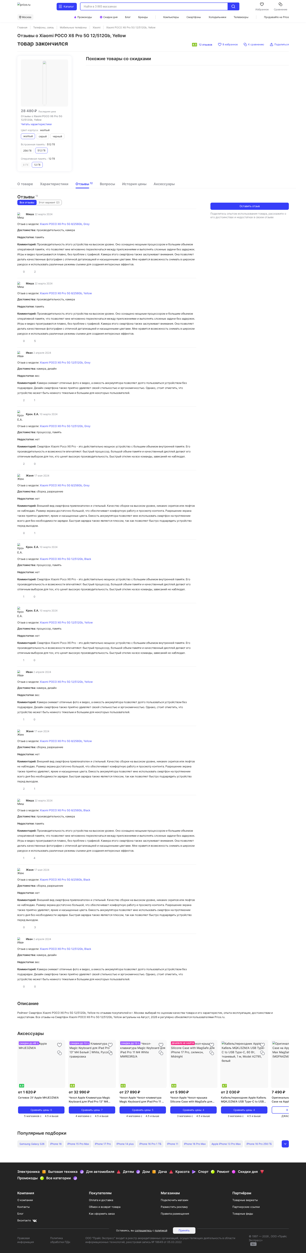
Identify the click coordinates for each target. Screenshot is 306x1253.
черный (57, 136)
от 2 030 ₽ (230, 1092)
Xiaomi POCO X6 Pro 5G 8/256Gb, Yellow (66, 293)
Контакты (23, 1207)
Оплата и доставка (101, 1200)
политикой (161, 1230)
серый (43, 136)
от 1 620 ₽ (27, 1092)
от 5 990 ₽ (179, 1092)
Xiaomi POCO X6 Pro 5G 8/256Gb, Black (65, 810)
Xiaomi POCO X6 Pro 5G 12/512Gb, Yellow (66, 622)
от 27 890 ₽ (130, 1092)
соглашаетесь (143, 1230)
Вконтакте (24, 1220)
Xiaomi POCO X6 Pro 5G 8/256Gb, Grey (64, 224)
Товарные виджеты (245, 1200)
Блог (20, 1213)
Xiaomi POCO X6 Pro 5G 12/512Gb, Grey (65, 362)
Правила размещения (175, 1213)
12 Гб (37, 164)
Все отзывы (27, 202)
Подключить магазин (174, 1200)
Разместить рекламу (174, 1207)
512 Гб (41, 150)
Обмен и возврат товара (104, 1207)
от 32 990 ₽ (79, 1092)
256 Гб (27, 150)
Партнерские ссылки (246, 1207)
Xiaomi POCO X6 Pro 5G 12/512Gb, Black (65, 559)
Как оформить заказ (102, 1213)
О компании (25, 1200)
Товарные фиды (242, 1213)
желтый (28, 136)
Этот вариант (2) (49, 202)
